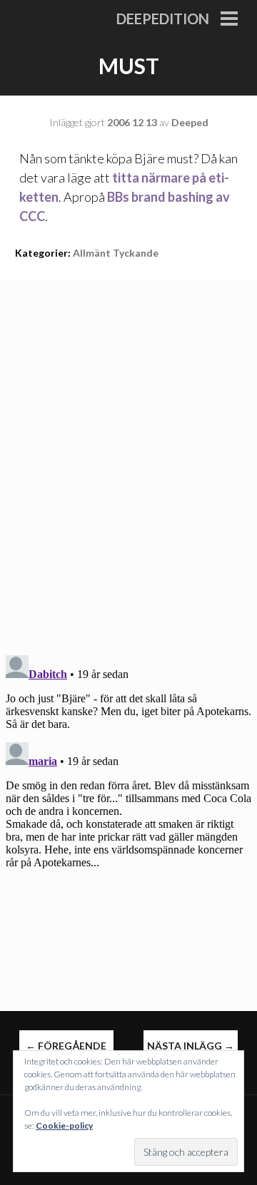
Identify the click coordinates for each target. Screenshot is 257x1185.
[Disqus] (128, 457)
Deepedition (162, 18)
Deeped (189, 122)
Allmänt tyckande (115, 253)
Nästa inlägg (190, 1046)
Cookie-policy (64, 1125)
